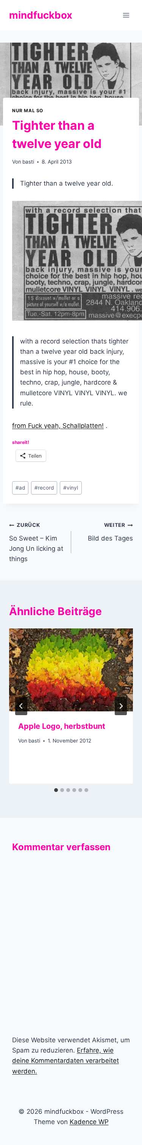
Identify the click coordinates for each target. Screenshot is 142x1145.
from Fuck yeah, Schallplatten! (58, 425)
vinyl (70, 488)
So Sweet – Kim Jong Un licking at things (36, 542)
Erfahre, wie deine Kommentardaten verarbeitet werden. (65, 1060)
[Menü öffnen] (126, 15)
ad (20, 488)
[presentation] (71, 669)
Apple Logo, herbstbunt (61, 726)
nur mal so (27, 110)
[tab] (56, 790)
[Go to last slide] (21, 706)
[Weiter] (121, 706)
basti (28, 162)
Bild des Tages (110, 532)
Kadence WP (89, 1122)
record (44, 488)
